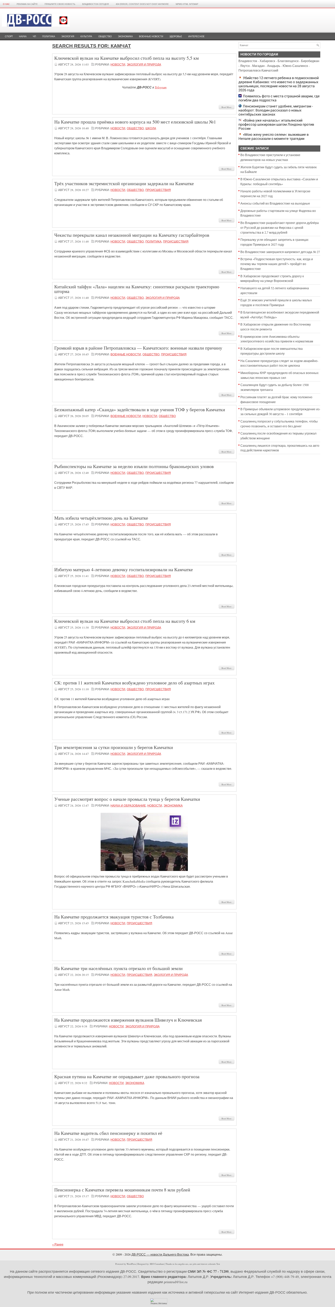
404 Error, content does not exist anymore (142, 4)
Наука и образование (128, 805)
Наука (23, 36)
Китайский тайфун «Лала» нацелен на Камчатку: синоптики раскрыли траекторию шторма (136, 288)
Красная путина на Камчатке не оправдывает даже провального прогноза (126, 1076)
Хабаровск (267, 61)
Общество (105, 36)
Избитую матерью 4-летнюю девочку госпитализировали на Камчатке (123, 569)
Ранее (57, 1244)
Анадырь (273, 66)
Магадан (258, 66)
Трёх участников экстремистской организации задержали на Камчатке (124, 183)
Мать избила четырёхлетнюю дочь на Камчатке (101, 518)
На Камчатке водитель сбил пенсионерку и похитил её (108, 1133)
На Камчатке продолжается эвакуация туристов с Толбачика (114, 917)
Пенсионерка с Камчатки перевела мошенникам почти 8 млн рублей (122, 1190)
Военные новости (151, 36)
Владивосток (247, 61)
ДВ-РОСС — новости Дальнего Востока (160, 1254)
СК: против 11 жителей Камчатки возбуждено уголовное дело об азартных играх (134, 683)
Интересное (196, 36)
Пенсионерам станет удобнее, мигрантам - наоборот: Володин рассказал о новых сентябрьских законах (275, 110)
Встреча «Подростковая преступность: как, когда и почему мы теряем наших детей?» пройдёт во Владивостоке (276, 264)
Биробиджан (310, 61)
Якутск (245, 66)
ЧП (34, 36)
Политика (48, 36)
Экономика (125, 36)
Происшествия (158, 190)
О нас (6, 4)
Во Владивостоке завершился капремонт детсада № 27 (280, 252)
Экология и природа (144, 64)
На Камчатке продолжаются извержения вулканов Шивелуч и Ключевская (128, 1020)
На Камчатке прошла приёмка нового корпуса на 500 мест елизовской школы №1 (135, 122)
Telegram (161, 87)
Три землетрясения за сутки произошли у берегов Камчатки (113, 747)
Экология (67, 36)
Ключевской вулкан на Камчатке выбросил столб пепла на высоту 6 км (124, 621)
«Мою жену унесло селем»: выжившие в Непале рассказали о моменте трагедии (273, 136)
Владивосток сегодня (95, 4)
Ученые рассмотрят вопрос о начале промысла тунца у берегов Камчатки (127, 799)
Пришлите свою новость (60, 4)
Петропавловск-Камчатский (258, 70)
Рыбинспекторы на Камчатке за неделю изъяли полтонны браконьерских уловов (134, 466)
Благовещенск (288, 61)
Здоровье (175, 36)
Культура (86, 36)
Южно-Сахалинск (295, 66)
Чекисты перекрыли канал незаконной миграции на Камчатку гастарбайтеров (131, 235)
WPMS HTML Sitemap (187, 4)
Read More (226, 107)
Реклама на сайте (27, 4)
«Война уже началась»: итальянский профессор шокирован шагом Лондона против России (276, 124)
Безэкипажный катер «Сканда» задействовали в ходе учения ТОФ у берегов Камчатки (139, 409)
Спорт (9, 36)
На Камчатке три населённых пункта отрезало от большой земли (118, 968)
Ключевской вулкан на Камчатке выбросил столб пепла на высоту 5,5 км (126, 58)
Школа (150, 128)
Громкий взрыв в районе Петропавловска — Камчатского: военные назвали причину (138, 348)
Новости (118, 64)
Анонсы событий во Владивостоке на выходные (275, 203)
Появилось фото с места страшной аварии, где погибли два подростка (279, 98)
